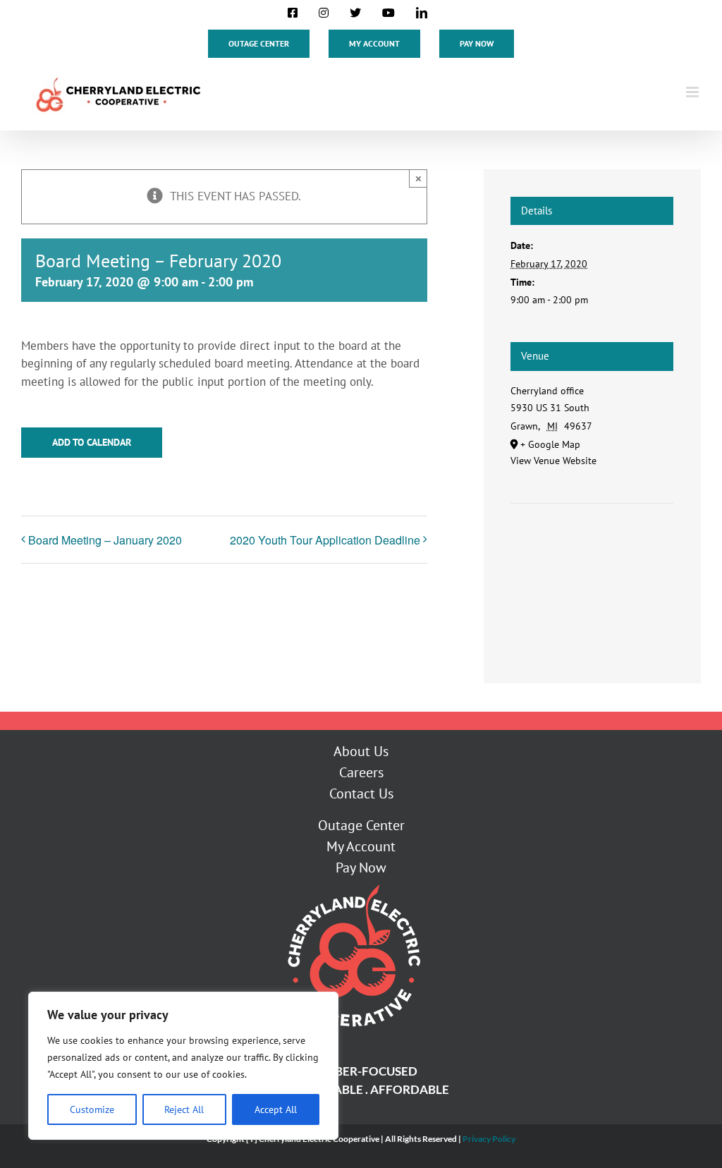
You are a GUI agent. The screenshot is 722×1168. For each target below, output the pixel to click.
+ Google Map (550, 444)
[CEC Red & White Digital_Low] (352, 884)
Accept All (276, 1109)
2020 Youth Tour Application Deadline (325, 540)
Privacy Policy (489, 1138)
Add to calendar (91, 443)
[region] (183, 1066)
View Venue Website (553, 460)
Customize (92, 1109)
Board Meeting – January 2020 (105, 540)
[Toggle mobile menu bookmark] (693, 92)
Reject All (184, 1109)
